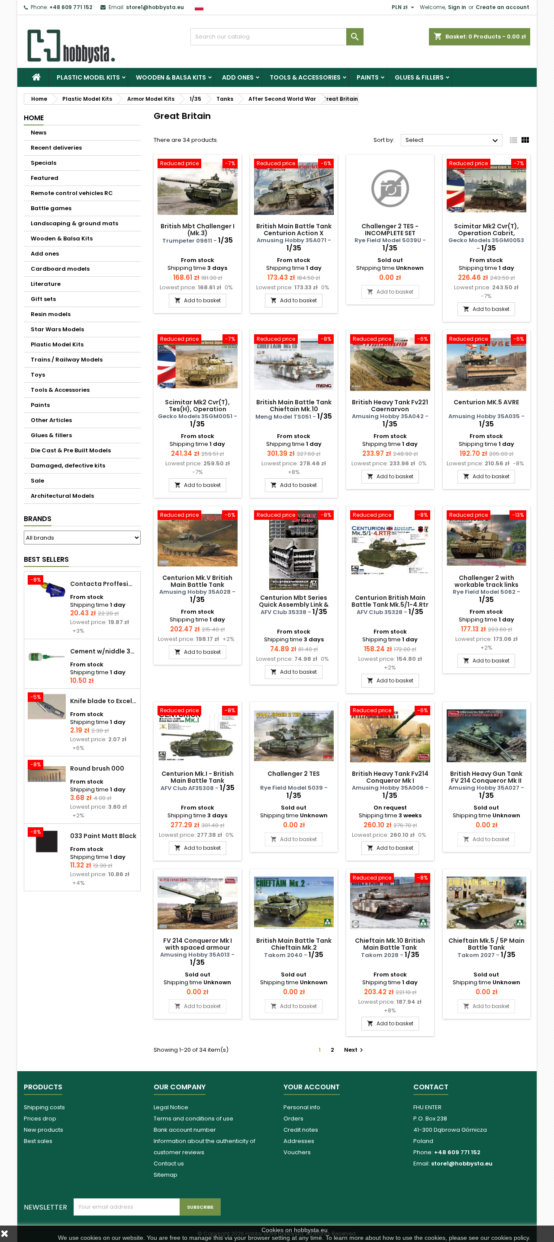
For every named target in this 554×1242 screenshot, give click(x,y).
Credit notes (300, 1130)
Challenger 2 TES (293, 773)
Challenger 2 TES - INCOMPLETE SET (390, 229)
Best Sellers (46, 559)
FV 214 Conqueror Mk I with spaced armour (197, 944)
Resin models (51, 314)
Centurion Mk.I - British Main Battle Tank (197, 777)
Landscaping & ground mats (74, 223)
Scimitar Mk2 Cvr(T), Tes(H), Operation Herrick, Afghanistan (197, 409)
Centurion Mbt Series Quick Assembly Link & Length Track (294, 604)
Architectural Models (62, 496)
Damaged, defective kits (68, 465)
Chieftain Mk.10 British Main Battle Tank (390, 944)
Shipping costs (44, 1107)
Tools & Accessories (305, 77)
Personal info (301, 1107)
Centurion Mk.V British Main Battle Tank (197, 581)
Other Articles (51, 420)
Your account (311, 1087)
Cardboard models (60, 269)
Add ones (238, 77)
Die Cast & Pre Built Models (71, 450)
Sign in (457, 7)
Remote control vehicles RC (72, 193)
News (38, 132)
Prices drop (40, 1118)
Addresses (298, 1141)
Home (34, 118)
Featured (44, 178)
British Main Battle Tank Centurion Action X (294, 229)
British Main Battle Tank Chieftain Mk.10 (294, 405)
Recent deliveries (56, 148)
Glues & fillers (419, 77)
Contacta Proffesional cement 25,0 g (103, 583)
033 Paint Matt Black (103, 835)
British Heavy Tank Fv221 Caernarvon (390, 405)
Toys (38, 375)
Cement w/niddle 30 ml (103, 651)
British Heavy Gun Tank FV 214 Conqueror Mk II (486, 777)
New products (43, 1130)
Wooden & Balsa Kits (171, 77)
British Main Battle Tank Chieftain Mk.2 (294, 944)
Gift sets (43, 299)
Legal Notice (171, 1107)
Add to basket (197, 300)
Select (453, 140)
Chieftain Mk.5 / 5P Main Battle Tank (486, 944)
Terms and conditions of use (193, 1118)
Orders (293, 1118)
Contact (430, 1087)
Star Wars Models (57, 329)
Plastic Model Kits (88, 77)
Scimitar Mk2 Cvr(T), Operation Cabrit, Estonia (486, 233)
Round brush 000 (97, 768)
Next (354, 1050)
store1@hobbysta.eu (155, 7)
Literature (46, 284)
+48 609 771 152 (70, 7)
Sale (37, 481)
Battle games (51, 208)
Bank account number (185, 1130)
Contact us (169, 1163)
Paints (368, 77)
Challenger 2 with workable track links (486, 581)
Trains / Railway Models (67, 359)
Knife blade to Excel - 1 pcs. (103, 701)
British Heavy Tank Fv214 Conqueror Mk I (390, 777)
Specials (43, 163)
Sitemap (165, 1175)
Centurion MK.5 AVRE (486, 402)
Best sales (38, 1141)
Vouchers (297, 1152)
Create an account (502, 7)
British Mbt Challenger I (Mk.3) (198, 229)
